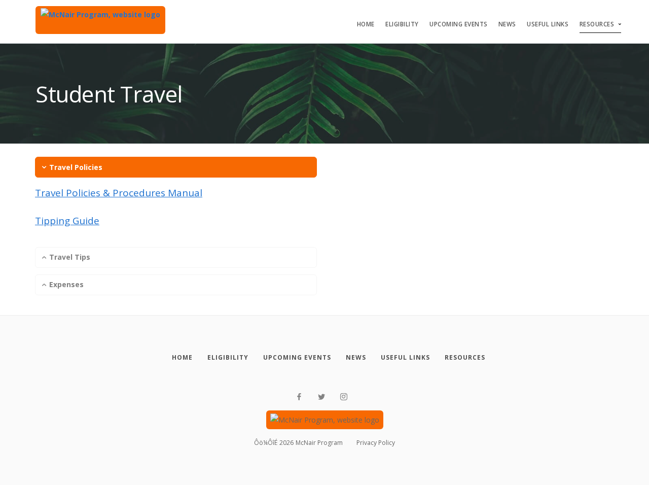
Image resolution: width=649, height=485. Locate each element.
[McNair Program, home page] (100, 20)
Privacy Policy (375, 442)
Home (366, 24)
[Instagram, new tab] (343, 397)
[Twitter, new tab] (321, 397)
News (507, 24)
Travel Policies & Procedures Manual (118, 192)
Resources (597, 24)
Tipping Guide (67, 220)
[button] (176, 167)
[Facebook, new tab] (299, 397)
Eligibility (402, 24)
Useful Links (547, 24)
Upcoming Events (458, 24)
